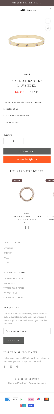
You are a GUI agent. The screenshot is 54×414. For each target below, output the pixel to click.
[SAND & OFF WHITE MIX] (27, 227)
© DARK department (27, 379)
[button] (27, 159)
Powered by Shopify (37, 383)
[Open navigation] (4, 10)
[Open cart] (50, 10)
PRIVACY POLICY (11, 293)
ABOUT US (8, 248)
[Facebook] (4, 366)
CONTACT (7, 253)
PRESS (6, 258)
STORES (7, 262)
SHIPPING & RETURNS (13, 278)
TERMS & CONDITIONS (13, 288)
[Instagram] (11, 366)
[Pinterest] (17, 366)
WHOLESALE (9, 283)
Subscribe (14, 340)
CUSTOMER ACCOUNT (13, 297)
